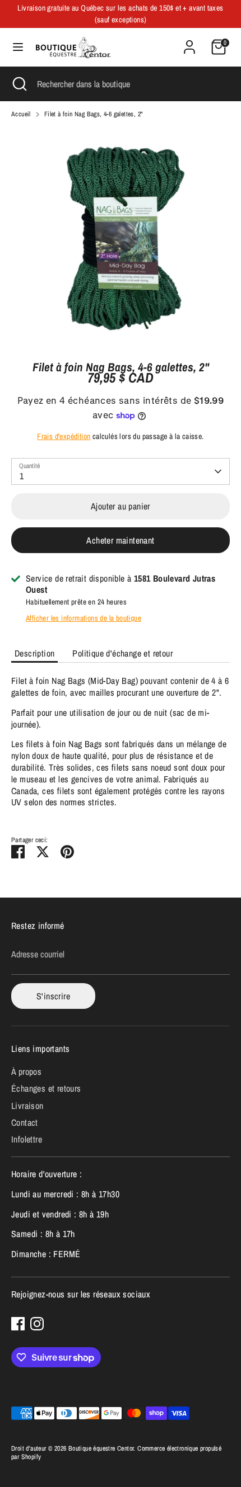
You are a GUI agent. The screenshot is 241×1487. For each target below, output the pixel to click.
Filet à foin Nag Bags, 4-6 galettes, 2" (93, 114)
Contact (24, 1122)
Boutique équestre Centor (101, 1448)
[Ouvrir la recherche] (18, 84)
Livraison (27, 1105)
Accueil (21, 114)
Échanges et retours (46, 1088)
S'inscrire (53, 996)
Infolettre (26, 1139)
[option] (120, 237)
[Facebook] (18, 1323)
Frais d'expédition (63, 436)
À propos (26, 1071)
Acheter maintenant (120, 540)
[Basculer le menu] (18, 47)
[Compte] (189, 41)
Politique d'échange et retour (122, 653)
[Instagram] (37, 1323)
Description (34, 653)
